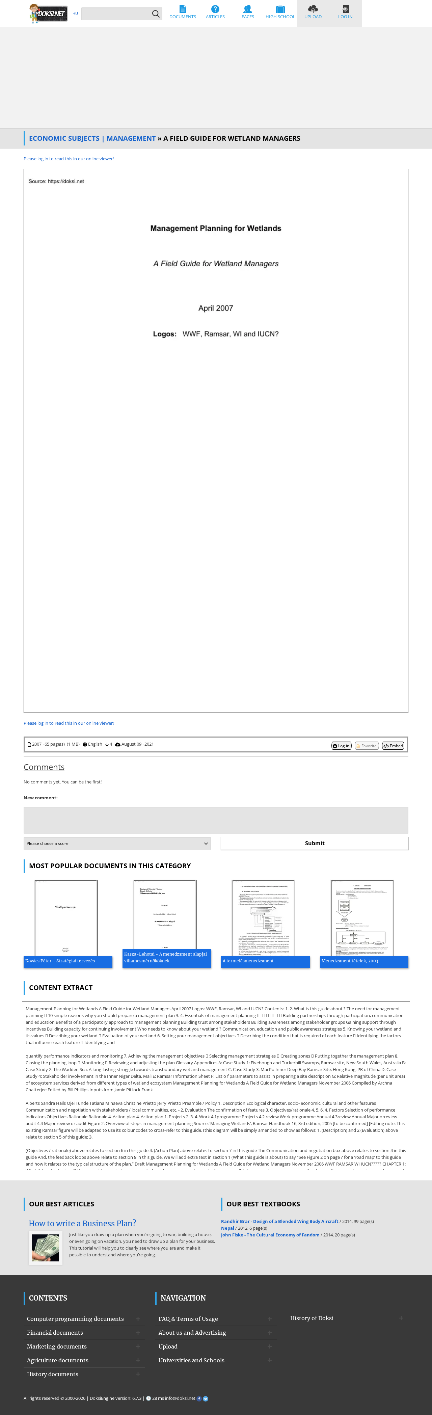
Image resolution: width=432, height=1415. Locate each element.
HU (75, 13)
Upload (313, 17)
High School (280, 17)
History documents (52, 1374)
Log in (345, 17)
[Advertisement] (216, 77)
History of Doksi (311, 1318)
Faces (248, 17)
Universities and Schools (191, 1360)
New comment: (41, 798)
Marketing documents (57, 1346)
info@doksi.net (180, 1398)
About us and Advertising (192, 1332)
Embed (396, 745)
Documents (182, 17)
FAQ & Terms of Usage (188, 1318)
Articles (215, 17)
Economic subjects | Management (92, 138)
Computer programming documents (75, 1318)
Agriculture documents (57, 1360)
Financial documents (55, 1332)
